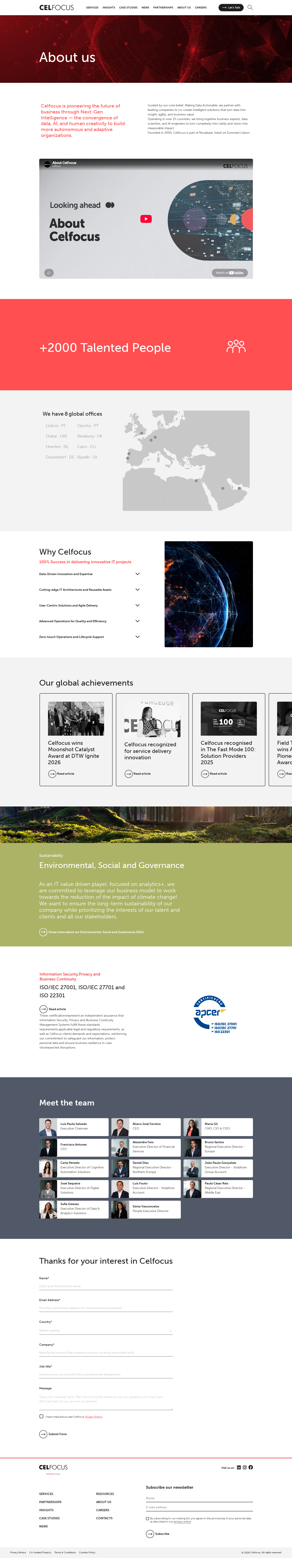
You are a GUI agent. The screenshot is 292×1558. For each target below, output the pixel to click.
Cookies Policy (87, 1552)
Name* (44, 1278)
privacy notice (182, 1521)
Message (45, 1388)
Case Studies (49, 1518)
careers (201, 7)
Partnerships (50, 1502)
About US (103, 1502)
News (145, 7)
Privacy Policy (93, 1416)
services (92, 7)
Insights (46, 1510)
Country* (45, 1322)
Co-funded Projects (40, 1552)
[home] (56, 7)
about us (184, 7)
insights (109, 7)
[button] (92, 7)
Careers (102, 1510)
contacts (104, 1518)
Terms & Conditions (65, 1552)
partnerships (163, 7)
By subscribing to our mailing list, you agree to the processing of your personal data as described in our (200, 1520)
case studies (128, 7)
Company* (46, 1345)
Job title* (45, 1366)
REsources (105, 1494)
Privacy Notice (18, 1552)
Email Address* (49, 1300)
